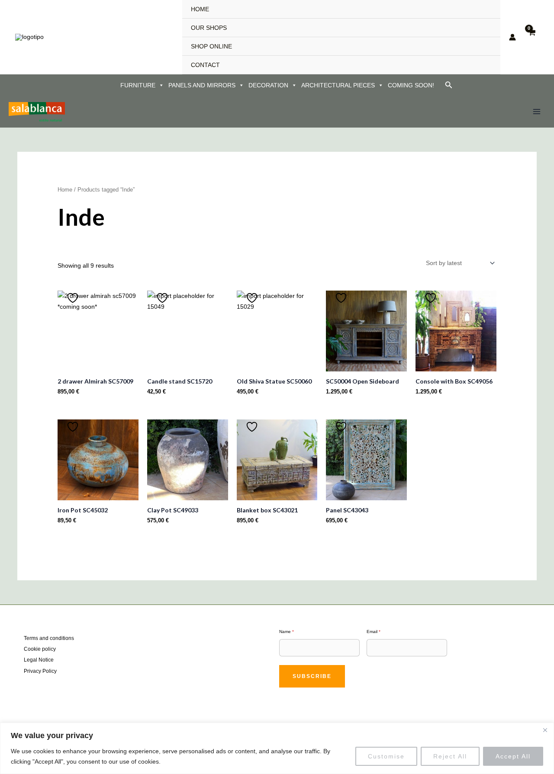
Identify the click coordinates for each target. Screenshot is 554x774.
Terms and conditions (49, 638)
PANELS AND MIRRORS (201, 85)
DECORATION (268, 85)
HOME (200, 9)
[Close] (545, 730)
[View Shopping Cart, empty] (532, 37)
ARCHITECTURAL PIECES (338, 85)
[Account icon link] (512, 37)
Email (373, 631)
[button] (449, 85)
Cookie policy (40, 649)
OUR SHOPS (209, 27)
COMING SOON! (411, 85)
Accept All (513, 756)
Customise (386, 756)
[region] (277, 748)
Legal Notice (39, 660)
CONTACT (205, 64)
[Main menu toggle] (536, 112)
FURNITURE (137, 85)
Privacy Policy (40, 671)
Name (286, 631)
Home (65, 189)
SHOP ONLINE (211, 46)
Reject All (450, 756)
